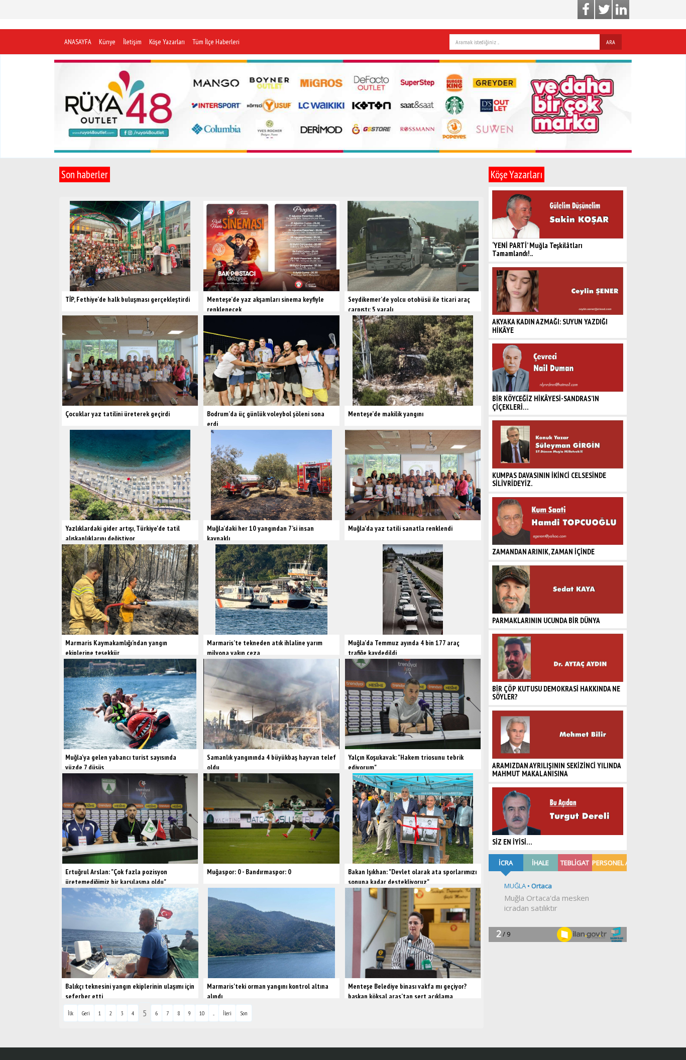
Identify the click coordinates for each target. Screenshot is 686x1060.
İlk (70, 1014)
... (213, 1014)
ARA (610, 42)
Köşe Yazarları (167, 41)
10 (201, 1014)
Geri (86, 1014)
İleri (227, 1014)
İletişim (132, 41)
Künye (107, 41)
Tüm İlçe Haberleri (216, 41)
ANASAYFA (77, 41)
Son (244, 1014)
